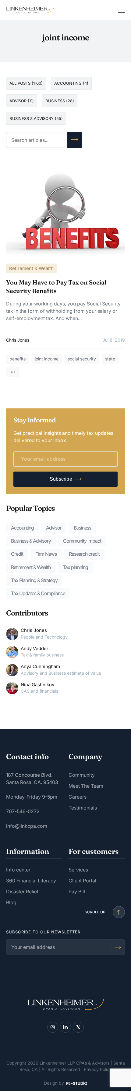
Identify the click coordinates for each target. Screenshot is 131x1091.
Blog (11, 902)
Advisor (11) (21, 100)
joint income (46, 358)
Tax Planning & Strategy (34, 580)
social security (82, 358)
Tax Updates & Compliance (38, 593)
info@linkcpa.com (26, 826)
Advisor (54, 528)
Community (82, 775)
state (110, 358)
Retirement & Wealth (31, 268)
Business (82, 528)
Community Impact (82, 541)
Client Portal (82, 881)
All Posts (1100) (26, 83)
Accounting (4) (71, 83)
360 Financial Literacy (31, 881)
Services (78, 870)
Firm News (46, 554)
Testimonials (83, 808)
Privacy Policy (98, 1069)
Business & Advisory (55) (36, 118)
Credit (17, 554)
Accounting (22, 528)
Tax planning (75, 567)
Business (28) (59, 100)
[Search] (74, 140)
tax (12, 371)
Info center (18, 870)
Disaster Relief (22, 891)
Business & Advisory (31, 541)
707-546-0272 (23, 811)
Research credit (84, 554)
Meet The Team (86, 786)
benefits (17, 358)
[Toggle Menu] (121, 10)
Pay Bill (77, 891)
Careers (78, 797)
